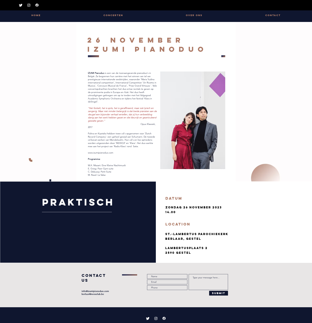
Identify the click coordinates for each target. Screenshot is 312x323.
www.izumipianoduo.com (100, 152)
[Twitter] (21, 5)
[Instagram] (29, 5)
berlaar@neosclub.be (93, 294)
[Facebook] (37, 5)
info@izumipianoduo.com (95, 291)
